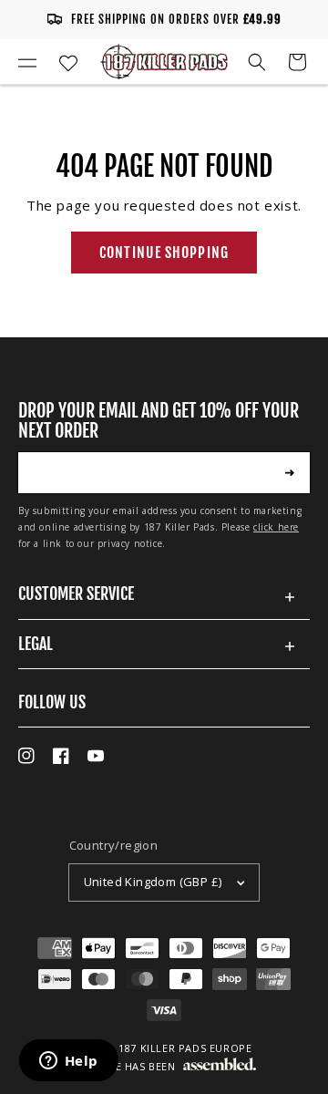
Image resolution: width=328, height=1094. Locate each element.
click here (276, 527)
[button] (27, 62)
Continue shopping (164, 252)
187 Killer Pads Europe (184, 1048)
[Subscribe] (290, 472)
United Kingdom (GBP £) (153, 881)
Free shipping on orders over (176, 19)
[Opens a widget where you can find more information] (68, 1062)
